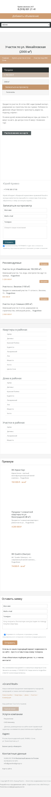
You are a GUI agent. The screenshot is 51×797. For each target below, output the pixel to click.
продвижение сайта (18, 784)
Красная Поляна (13, 343)
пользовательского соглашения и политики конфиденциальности (24, 637)
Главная (5, 58)
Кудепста (10, 347)
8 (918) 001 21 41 (27, 9)
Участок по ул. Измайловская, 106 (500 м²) (21, 269)
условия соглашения (40, 248)
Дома (26, 695)
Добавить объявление (25, 16)
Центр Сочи (11, 369)
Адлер (9, 334)
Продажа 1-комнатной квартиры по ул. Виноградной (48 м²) (22, 514)
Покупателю (8, 719)
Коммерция (6, 697)
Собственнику (9, 722)
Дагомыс (10, 338)
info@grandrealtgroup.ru (13, 763)
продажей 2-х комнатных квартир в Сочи (31, 668)
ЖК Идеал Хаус (18, 470)
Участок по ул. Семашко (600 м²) (17, 304)
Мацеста (10, 360)
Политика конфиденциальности (12, 787)
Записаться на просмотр (16, 87)
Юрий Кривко (11, 183)
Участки (34, 695)
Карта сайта (7, 769)
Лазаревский (12, 351)
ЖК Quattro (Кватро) (21, 554)
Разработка (4, 784)
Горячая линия (10, 709)
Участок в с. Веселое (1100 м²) (16, 286)
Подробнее (15, 276)
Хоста (9, 365)
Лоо (8, 356)
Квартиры (18, 695)
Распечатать (10, 92)
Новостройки (7, 695)
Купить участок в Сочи (21, 58)
